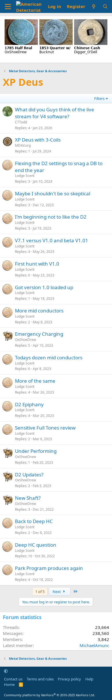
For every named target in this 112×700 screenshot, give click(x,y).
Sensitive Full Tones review (45, 427)
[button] (6, 671)
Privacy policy (69, 679)
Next (57, 591)
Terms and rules (40, 679)
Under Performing (36, 451)
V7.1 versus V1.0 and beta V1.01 (51, 240)
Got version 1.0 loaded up (44, 287)
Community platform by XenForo (49, 695)
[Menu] (8, 6)
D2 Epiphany (29, 404)
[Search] (105, 6)
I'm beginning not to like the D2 (50, 216)
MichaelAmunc (94, 645)
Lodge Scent (24, 175)
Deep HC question (35, 544)
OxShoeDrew (25, 339)
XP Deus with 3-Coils (38, 139)
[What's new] (93, 6)
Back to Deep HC (34, 521)
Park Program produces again (49, 568)
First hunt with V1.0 (37, 263)
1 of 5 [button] (40, 591)
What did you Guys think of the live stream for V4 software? (54, 113)
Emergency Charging (39, 334)
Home (9, 684)
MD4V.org (23, 145)
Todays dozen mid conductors (48, 357)
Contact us (13, 679)
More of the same (35, 380)
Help (89, 679)
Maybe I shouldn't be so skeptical (52, 193)
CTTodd (21, 122)
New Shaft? (27, 498)
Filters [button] (99, 98)
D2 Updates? (29, 474)
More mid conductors (39, 310)
